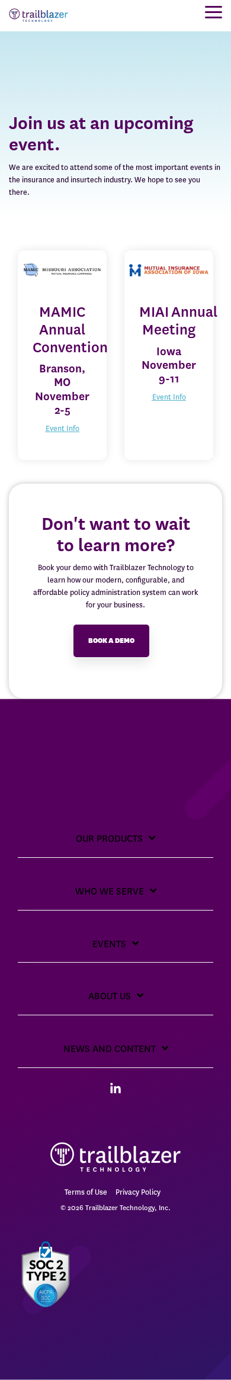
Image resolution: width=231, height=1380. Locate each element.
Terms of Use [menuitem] (86, 1192)
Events (109, 944)
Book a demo (111, 640)
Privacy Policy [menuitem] (138, 1192)
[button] (213, 11)
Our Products (109, 838)
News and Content (109, 1049)
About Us (109, 996)
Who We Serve (109, 891)
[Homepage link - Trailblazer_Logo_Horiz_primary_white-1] (115, 1172)
